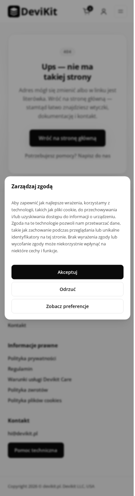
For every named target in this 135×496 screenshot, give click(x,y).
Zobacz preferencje (67, 306)
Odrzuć (68, 289)
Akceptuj (67, 272)
